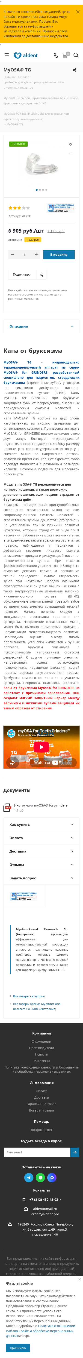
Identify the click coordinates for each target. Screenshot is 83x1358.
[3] (19, 208)
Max (51, 1177)
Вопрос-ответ (41, 1129)
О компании (41, 1041)
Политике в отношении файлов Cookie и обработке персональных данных (40, 1331)
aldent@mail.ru (45, 1209)
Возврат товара (41, 1110)
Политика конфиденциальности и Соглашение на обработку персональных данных (41, 1069)
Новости (41, 1054)
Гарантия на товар (41, 1104)
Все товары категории (29, 996)
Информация (42, 1082)
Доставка (41, 1097)
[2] (15, 208)
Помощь (41, 1121)
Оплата (41, 1091)
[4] (24, 208)
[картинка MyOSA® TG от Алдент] (41, 164)
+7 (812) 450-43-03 (44, 1199)
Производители (41, 1048)
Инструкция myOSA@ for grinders (41, 805)
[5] (28, 208)
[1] (11, 208)
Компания (41, 1033)
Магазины (41, 1061)
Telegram (28, 1177)
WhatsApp (40, 1177)
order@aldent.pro (45, 1214)
